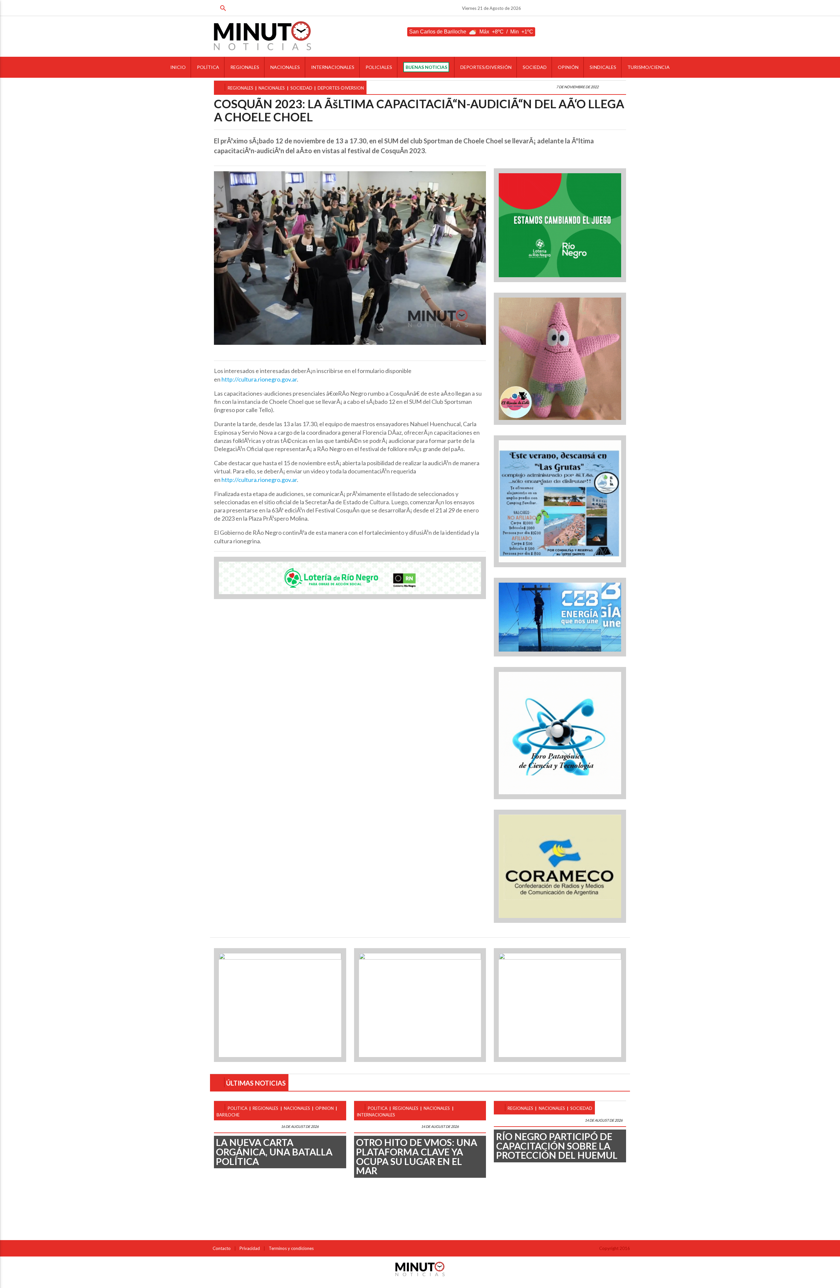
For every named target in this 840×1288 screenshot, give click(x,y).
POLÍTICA (208, 67)
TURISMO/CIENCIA (648, 67)
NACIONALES (285, 67)
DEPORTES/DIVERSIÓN (486, 67)
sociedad (301, 88)
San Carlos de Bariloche (437, 31)
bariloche (228, 1114)
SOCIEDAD (535, 67)
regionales (240, 88)
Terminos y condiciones (291, 1248)
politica (237, 1108)
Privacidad (250, 1248)
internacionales (376, 1114)
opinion (324, 1108)
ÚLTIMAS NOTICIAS (256, 1083)
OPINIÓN (568, 67)
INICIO (178, 67)
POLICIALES (379, 67)
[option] (350, 258)
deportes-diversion (341, 88)
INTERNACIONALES (332, 67)
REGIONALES (244, 67)
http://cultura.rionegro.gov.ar (259, 379)
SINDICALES (603, 67)
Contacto (222, 1248)
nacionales (272, 88)
